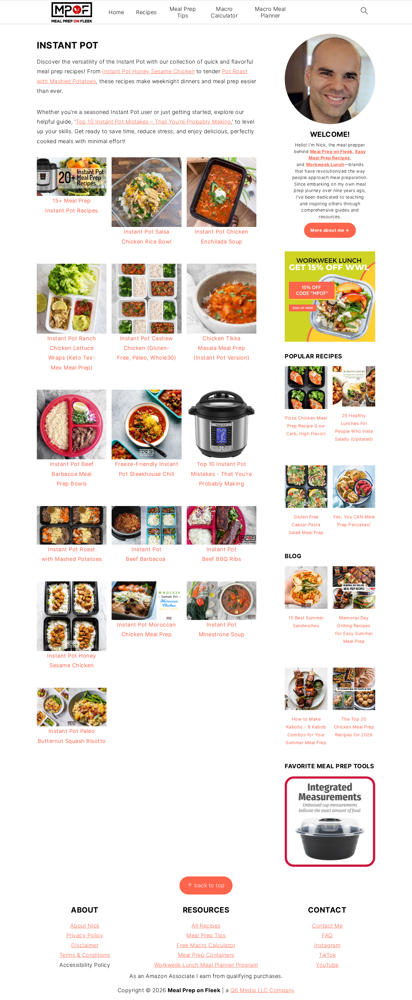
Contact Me (327, 926)
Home (116, 12)
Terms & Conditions (84, 955)
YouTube (327, 965)
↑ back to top (206, 885)
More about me (327, 230)
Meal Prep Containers (206, 955)
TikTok (327, 955)
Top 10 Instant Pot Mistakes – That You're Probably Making (153, 121)
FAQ (327, 935)
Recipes (146, 12)
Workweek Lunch (325, 164)
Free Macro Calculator (206, 945)
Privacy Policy (84, 935)
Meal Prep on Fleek (331, 151)
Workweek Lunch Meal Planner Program (206, 965)
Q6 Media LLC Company (262, 990)
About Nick (85, 926)
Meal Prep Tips (183, 12)
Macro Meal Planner (270, 12)
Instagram (327, 945)
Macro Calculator (224, 12)
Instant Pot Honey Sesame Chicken (148, 71)
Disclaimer (84, 945)
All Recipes (206, 926)
